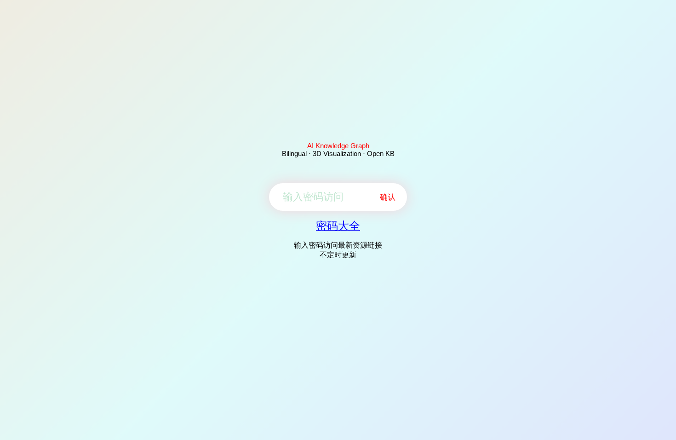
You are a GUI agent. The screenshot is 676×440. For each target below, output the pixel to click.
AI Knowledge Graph (338, 146)
